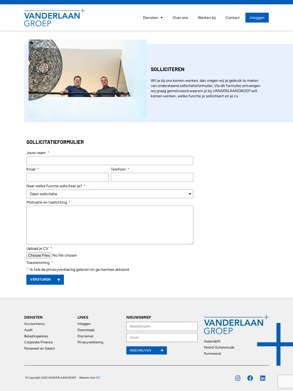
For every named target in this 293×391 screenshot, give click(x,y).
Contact (233, 17)
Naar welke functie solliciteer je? (54, 186)
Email (31, 169)
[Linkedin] (263, 378)
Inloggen (257, 17)
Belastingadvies (36, 336)
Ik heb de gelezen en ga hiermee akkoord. (80, 269)
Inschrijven (141, 350)
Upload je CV (37, 248)
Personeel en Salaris (39, 348)
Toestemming (38, 263)
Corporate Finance (38, 342)
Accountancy (34, 324)
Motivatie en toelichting (47, 202)
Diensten (150, 17)
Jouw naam (36, 153)
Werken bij (207, 17)
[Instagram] (238, 378)
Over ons (180, 17)
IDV (98, 377)
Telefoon (119, 169)
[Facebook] (250, 378)
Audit (28, 330)
